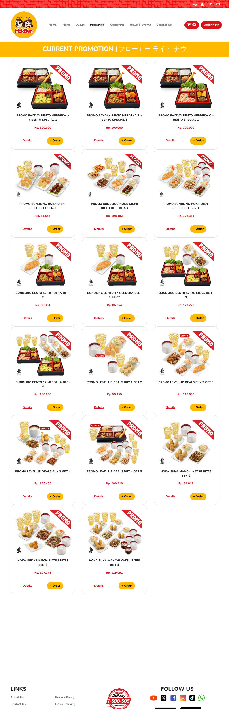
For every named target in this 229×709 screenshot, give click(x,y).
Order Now (211, 25)
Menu (66, 25)
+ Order (55, 141)
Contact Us (164, 25)
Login (196, 4)
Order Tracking (65, 704)
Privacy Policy (64, 697)
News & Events (140, 25)
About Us (17, 697)
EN (218, 4)
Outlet (80, 25)
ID (210, 4)
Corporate (117, 25)
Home (53, 25)
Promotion (97, 25)
